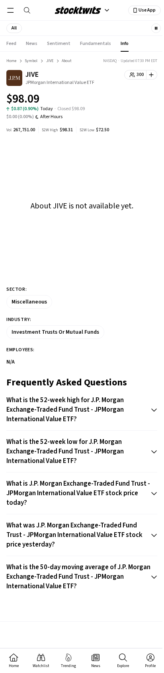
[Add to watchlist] (151, 75)
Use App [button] (147, 10)
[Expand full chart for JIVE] (135, 100)
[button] (14, 28)
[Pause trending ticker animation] (156, 28)
